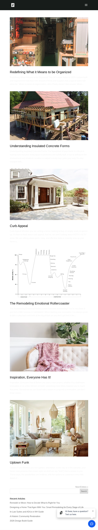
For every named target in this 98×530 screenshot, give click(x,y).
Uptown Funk (19, 462)
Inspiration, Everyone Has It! (30, 377)
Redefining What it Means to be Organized (40, 72)
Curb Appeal (19, 226)
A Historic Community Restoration (25, 516)
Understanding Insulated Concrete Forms (40, 146)
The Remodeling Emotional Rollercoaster (40, 303)
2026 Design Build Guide (21, 521)
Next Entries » (81, 487)
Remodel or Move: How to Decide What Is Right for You (35, 503)
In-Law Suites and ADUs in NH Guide (27, 512)
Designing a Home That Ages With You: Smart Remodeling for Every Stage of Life (47, 507)
